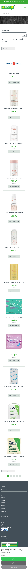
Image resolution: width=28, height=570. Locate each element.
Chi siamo (3, 486)
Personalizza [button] (14, 567)
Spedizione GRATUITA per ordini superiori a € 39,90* (13, 2)
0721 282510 (5, 536)
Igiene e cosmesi (9, 19)
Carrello (3, 497)
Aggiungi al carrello (14, 82)
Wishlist (3, 500)
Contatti (3, 488)
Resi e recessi (4, 525)
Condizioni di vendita (5, 489)
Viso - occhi (17, 19)
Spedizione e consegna (6, 527)
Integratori (3, 511)
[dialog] (14, 558)
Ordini (2, 499)
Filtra (24, 35)
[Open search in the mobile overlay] (14, 13)
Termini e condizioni (5, 522)
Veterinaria (3, 509)
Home (3, 19)
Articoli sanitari (4, 516)
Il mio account (4, 495)
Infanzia (3, 508)
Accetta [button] (13, 559)
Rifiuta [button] (13, 563)
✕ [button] (26, 549)
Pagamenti (3, 524)
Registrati (3, 502)
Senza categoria (4, 514)
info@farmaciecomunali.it (9, 538)
